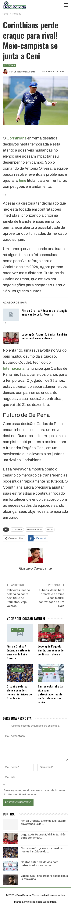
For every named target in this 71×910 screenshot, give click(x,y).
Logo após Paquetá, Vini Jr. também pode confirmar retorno (45, 336)
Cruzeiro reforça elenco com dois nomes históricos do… (41, 850)
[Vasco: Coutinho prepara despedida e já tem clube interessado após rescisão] (10, 880)
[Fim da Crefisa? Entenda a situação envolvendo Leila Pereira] (11, 315)
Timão (50, 529)
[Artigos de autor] (35, 555)
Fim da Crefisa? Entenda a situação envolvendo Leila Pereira (44, 312)
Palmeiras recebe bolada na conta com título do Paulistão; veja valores (18, 598)
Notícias (9, 65)
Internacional (14, 368)
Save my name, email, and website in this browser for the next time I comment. (34, 792)
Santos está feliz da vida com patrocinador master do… (39, 864)
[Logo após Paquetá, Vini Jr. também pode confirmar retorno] (11, 338)
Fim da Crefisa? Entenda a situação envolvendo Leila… (43, 822)
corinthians (17, 529)
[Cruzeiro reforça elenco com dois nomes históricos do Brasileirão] (20, 673)
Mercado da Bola (34, 529)
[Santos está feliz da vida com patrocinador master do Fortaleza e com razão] (51, 673)
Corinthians (17, 138)
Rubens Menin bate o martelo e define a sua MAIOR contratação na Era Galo (51, 598)
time (22, 180)
